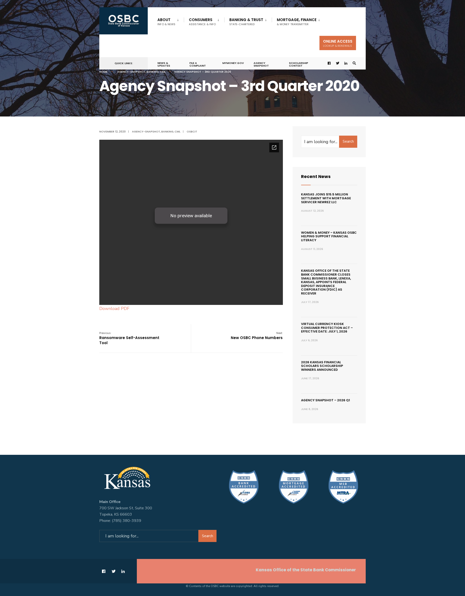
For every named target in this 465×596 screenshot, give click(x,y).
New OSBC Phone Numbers (257, 335)
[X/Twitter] (337, 63)
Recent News (316, 176)
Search (348, 141)
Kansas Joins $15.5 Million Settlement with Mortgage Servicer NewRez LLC (326, 198)
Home (103, 72)
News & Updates (163, 64)
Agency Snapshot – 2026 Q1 (325, 400)
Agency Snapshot (261, 64)
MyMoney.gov (233, 63)
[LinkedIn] (346, 63)
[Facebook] (329, 63)
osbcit (192, 131)
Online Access (337, 43)
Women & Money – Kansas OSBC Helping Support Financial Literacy (329, 236)
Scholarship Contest (298, 64)
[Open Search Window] (354, 63)
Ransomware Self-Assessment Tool (129, 338)
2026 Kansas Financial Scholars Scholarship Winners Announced (322, 366)
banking (153, 72)
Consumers (202, 21)
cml (163, 72)
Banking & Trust (246, 21)
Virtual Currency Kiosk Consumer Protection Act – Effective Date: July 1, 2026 (327, 328)
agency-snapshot (131, 72)
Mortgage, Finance (297, 21)
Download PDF (114, 308)
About (166, 21)
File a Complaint (197, 64)
